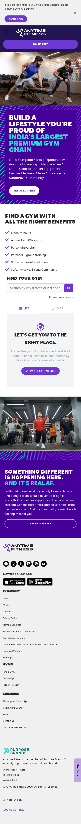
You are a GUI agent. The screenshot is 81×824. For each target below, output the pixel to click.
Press (5, 598)
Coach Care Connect (13, 708)
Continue (16, 19)
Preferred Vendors (12, 651)
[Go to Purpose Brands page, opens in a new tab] (16, 751)
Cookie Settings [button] (13, 809)
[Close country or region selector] (74, 12)
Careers (7, 611)
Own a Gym (9, 678)
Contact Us (8, 721)
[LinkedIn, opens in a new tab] (29, 564)
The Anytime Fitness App (15, 701)
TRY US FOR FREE (24, 190)
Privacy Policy (10, 618)
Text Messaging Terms (14, 638)
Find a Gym (9, 672)
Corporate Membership (15, 727)
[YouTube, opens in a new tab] (44, 564)
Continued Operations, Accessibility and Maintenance (30, 644)
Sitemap (7, 657)
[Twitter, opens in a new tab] (21, 564)
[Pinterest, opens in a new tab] (36, 564)
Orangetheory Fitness (14, 770)
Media (6, 605)
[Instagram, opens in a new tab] (14, 564)
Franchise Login (11, 685)
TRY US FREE (40, 44)
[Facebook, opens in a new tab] (6, 564)
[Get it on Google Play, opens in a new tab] (40, 582)
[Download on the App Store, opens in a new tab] (14, 582)
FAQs (5, 714)
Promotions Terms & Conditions (19, 631)
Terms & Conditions (12, 625)
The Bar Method (11, 775)
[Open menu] (7, 33)
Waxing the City (11, 780)
